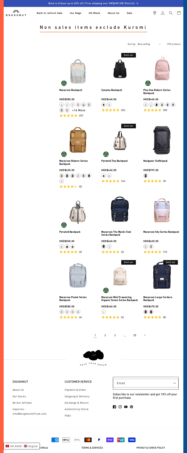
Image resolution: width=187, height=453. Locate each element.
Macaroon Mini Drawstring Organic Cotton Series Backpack (119, 299)
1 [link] (95, 335)
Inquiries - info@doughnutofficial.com (30, 411)
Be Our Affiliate (22, 402)
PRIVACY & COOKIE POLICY (150, 447)
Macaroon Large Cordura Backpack (157, 299)
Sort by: (132, 44)
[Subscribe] (174, 383)
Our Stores (19, 396)
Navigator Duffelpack (155, 160)
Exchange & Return (77, 402)
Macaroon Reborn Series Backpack (73, 162)
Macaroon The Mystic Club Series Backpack (116, 233)
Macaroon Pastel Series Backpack (73, 299)
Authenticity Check (77, 409)
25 (134, 335)
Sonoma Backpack (111, 90)
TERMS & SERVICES (92, 447)
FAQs (68, 415)
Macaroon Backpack (70, 90)
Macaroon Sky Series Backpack (161, 231)
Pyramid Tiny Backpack (114, 160)
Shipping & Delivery (77, 396)
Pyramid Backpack (70, 231)
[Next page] (145, 335)
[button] (171, 13)
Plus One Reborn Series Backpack (156, 92)
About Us (18, 389)
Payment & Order (75, 389)
